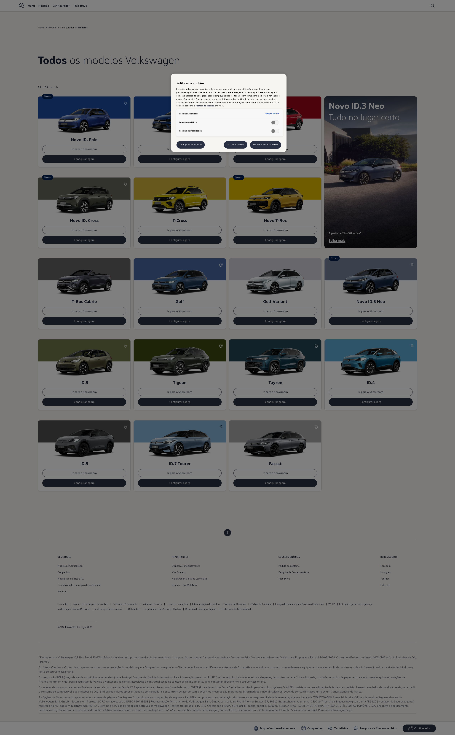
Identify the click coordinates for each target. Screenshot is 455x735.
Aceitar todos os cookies (266, 144)
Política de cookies (205, 105)
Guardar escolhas (235, 144)
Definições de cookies (190, 144)
